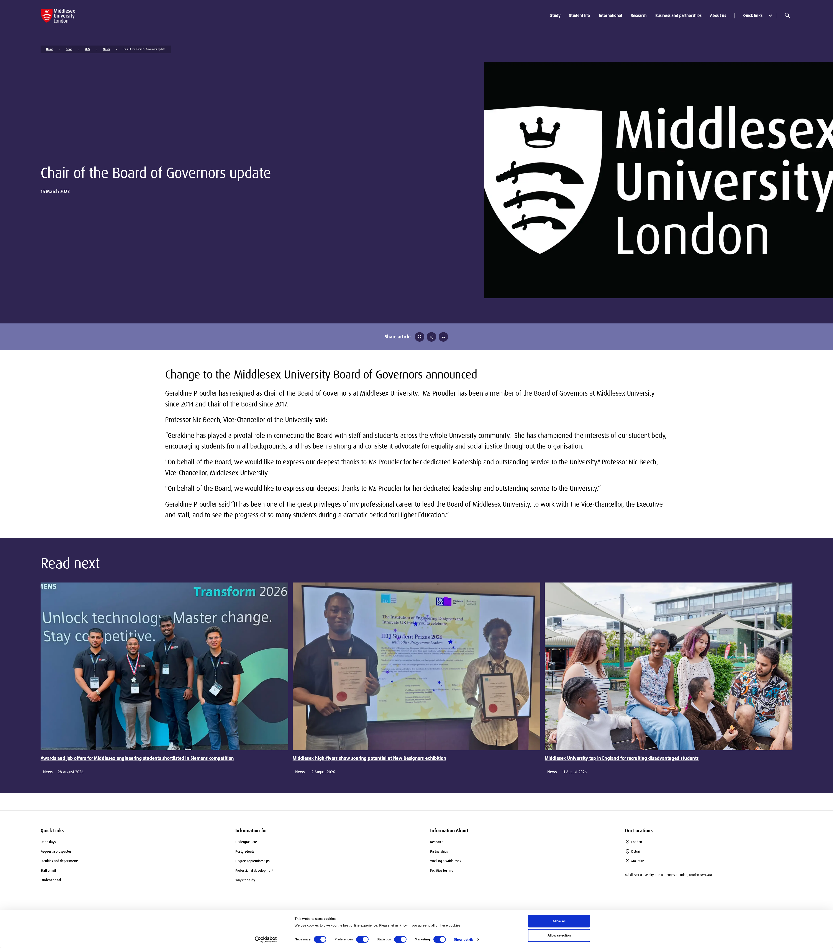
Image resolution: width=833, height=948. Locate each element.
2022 (87, 49)
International (610, 15)
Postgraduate (244, 851)
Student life (579, 15)
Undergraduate (246, 842)
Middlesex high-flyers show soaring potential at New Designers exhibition (369, 758)
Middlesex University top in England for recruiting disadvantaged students (622, 758)
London (636, 842)
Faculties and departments (60, 861)
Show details (464, 939)
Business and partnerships (678, 15)
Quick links (752, 15)
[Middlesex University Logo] (58, 16)
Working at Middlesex (445, 861)
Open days (48, 842)
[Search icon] (787, 15)
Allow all (559, 921)
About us (718, 15)
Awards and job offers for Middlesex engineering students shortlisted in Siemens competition (137, 758)
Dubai (635, 851)
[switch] (362, 939)
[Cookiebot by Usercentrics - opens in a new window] (266, 939)
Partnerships (439, 851)
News (69, 49)
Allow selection (559, 935)
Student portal (51, 880)
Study (555, 15)
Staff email (48, 870)
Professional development (254, 870)
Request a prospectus (56, 851)
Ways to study (245, 880)
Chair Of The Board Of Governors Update (144, 49)
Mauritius (637, 861)
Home (49, 49)
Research (639, 15)
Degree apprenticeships (252, 861)
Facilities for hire (441, 870)
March (106, 49)
